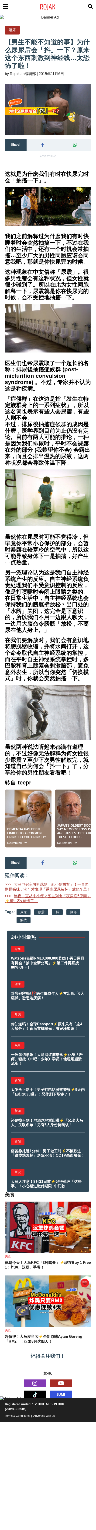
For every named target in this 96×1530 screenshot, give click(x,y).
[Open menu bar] (5, 6)
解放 (23, 920)
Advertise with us (44, 1415)
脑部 (73, 912)
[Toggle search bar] (90, 6)
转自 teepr (18, 782)
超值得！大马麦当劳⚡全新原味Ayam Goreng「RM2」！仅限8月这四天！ (43, 1339)
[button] (43, 145)
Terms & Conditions (17, 1415)
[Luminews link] (61, 1394)
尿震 (41, 912)
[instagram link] (35, 1383)
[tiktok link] (35, 1394)
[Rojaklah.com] (53, 6)
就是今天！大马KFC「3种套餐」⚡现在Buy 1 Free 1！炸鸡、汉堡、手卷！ (48, 1265)
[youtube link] (61, 1383)
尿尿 (23, 912)
